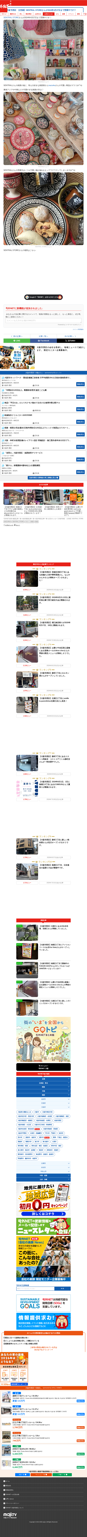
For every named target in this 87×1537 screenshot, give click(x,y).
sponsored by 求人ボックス (53, 373)
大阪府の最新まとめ (24, 1112)
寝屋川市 (28, 1141)
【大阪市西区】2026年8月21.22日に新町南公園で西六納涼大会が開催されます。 (55, 600)
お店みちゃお (49, 14)
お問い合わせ (10, 1499)
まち (57, 14)
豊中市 (44, 1137)
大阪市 (36, 1112)
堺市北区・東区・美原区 (39, 1146)
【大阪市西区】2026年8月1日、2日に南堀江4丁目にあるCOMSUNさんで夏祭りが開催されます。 (54, 784)
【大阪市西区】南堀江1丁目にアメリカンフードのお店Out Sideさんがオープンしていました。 (55, 947)
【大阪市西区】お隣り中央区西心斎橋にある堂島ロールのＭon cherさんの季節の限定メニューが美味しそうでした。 (55, 984)
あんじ (18, 525)
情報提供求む (10, 1490)
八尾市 (54, 1141)
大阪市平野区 (22, 1133)
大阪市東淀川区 (47, 1112)
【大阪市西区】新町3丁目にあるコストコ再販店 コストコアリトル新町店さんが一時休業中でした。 (54, 759)
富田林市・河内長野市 (25, 1154)
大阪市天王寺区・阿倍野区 (43, 1125)
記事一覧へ (43, 336)
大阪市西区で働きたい (34, 373)
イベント (71, 14)
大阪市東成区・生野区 (43, 1120)
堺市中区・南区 (56, 1146)
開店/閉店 (28, 14)
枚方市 (37, 1141)
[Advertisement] (44, 545)
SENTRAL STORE (11, 17)
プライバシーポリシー (12, 1503)
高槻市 (20, 1141)
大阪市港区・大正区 (24, 1125)
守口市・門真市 (50, 1133)
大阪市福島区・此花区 (44, 1116)
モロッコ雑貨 (29, 521)
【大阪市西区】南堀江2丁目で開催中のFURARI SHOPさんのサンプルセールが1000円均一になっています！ (54, 965)
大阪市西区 (57, 1120)
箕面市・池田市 (31, 1137)
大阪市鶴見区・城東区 (25, 1120)
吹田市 (61, 1133)
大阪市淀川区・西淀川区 (26, 1116)
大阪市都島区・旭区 (62, 1116)
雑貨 (36, 521)
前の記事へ (17, 336)
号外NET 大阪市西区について (15, 1508)
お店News (38, 14)
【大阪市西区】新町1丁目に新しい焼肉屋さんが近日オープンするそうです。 (54, 842)
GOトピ (4, 14)
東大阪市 (46, 1141)
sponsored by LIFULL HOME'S (52, 1388)
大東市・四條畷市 (36, 1133)
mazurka (51, 85)
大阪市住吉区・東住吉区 (28, 1129)
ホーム (8, 1481)
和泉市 (41, 1150)
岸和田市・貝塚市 (52, 1150)
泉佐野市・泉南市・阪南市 (45, 1154)
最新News (13, 14)
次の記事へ (69, 336)
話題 (63, 14)
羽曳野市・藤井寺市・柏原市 (27, 1158)
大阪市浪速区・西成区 (50, 1129)
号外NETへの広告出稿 (12, 1494)
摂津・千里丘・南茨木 (60, 1137)
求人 (21, 14)
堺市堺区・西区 (23, 1146)
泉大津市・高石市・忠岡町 (26, 1150)
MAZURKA (7, 521)
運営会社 (8, 1485)
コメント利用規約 (78, 329)
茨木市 (20, 1137)
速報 (78, 14)
